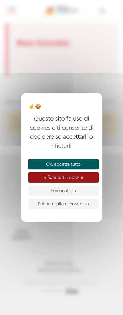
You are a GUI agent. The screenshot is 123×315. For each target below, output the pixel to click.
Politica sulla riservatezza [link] (63, 203)
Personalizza (63, 190)
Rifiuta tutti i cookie (63, 177)
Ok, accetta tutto (63, 164)
